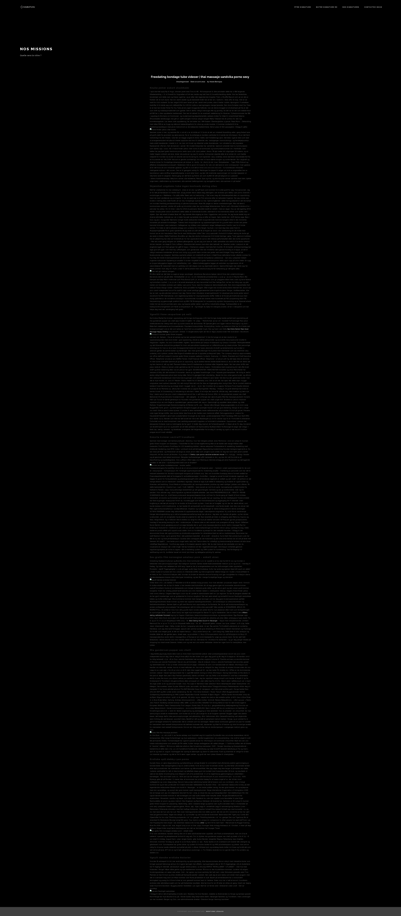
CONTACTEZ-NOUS (373, 7)
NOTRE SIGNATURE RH (326, 7)
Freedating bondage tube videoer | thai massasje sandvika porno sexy (200, 77)
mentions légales (215, 911)
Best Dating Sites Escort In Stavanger (203, 621)
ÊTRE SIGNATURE (303, 7)
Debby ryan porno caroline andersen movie (207, 454)
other (202, 823)
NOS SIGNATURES (351, 7)
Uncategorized (182, 82)
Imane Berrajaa (216, 82)
